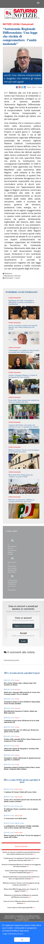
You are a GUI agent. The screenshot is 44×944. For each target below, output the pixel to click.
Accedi (23, 641)
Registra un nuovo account (23, 626)
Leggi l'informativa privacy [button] (12, 934)
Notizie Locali (12, 24)
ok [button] (22, 939)
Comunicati (27, 24)
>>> (34, 854)
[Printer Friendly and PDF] (34, 87)
